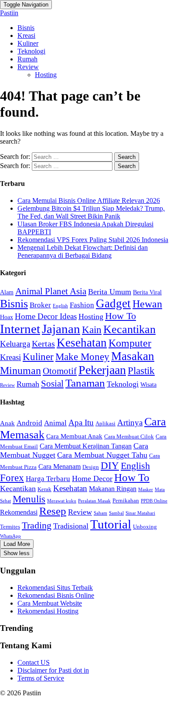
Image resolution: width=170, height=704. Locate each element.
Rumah (27, 59)
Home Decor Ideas (46, 316)
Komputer (130, 343)
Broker (40, 305)
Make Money (82, 356)
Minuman (20, 370)
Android (29, 423)
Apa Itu (81, 422)
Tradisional (70, 526)
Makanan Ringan (112, 488)
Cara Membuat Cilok (129, 436)
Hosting (46, 74)
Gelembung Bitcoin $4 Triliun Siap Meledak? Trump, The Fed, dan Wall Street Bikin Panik (91, 212)
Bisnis (25, 27)
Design (90, 467)
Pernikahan (125, 500)
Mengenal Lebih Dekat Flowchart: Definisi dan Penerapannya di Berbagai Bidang (82, 251)
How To (120, 315)
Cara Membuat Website (49, 603)
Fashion (82, 305)
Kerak (44, 489)
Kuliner (27, 43)
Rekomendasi (18, 512)
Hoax (6, 316)
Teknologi (31, 51)
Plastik (141, 370)
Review (28, 67)
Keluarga (15, 343)
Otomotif (60, 371)
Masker (145, 489)
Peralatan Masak (94, 501)
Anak (7, 423)
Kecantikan (129, 329)
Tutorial (110, 524)
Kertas (43, 343)
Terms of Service (40, 678)
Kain (92, 329)
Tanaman (85, 383)
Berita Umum (109, 291)
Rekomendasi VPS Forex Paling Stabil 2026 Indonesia (92, 239)
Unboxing (145, 526)
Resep (52, 511)
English (60, 305)
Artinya (130, 422)
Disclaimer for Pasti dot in (53, 670)
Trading (36, 525)
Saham (100, 513)
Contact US (33, 662)
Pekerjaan (102, 370)
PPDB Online (154, 501)
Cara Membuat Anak (74, 436)
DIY (110, 465)
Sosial (52, 383)
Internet (20, 329)
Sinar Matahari (140, 513)
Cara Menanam (59, 466)
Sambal (116, 513)
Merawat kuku (61, 501)
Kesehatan (82, 342)
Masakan (132, 356)
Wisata (148, 384)
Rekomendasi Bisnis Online (55, 595)
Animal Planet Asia (50, 291)
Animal (55, 423)
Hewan (147, 304)
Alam (7, 292)
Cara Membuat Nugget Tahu (102, 455)
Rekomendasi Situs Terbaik (55, 587)
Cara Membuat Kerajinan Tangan (86, 446)
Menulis (29, 499)
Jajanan (61, 329)
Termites (10, 526)
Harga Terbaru (48, 479)
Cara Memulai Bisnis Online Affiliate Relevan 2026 (88, 200)
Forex (12, 477)
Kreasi (26, 35)
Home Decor (92, 478)
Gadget (113, 303)
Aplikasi (105, 423)
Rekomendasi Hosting (47, 611)
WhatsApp (10, 536)
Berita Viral (147, 292)
